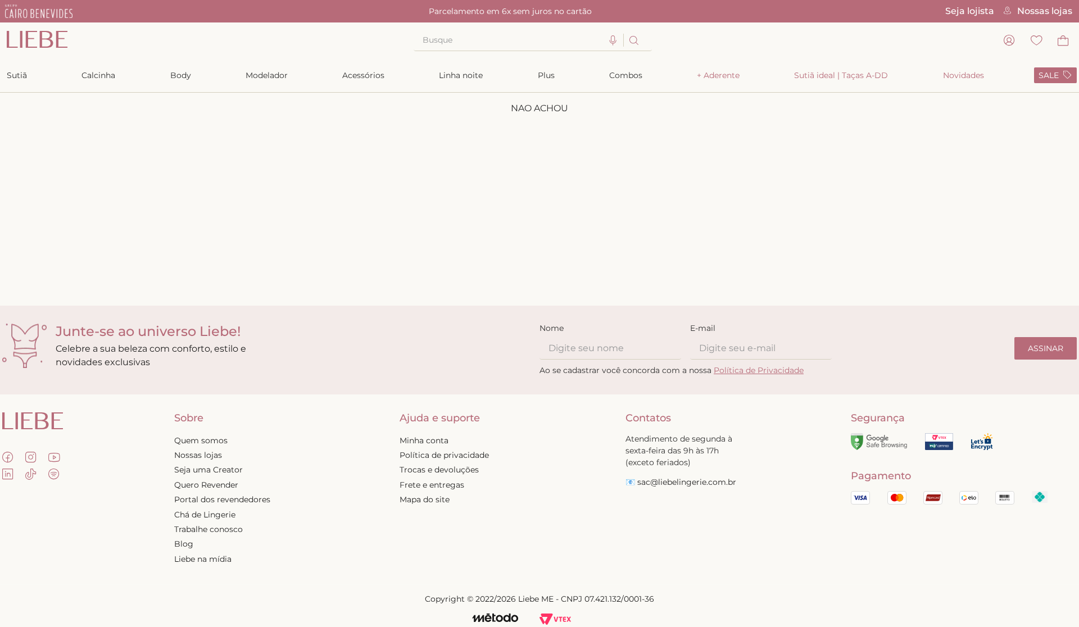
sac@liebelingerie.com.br (686, 482)
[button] (613, 40)
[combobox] (533, 40)
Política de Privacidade (759, 370)
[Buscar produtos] (633, 40)
